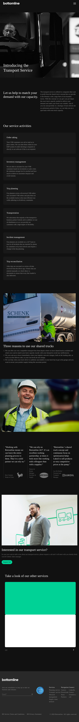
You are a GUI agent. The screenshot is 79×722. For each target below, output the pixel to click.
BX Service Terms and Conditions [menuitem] (13, 714)
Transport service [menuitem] (55, 692)
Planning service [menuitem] (54, 690)
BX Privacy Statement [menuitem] (34, 714)
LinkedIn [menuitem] (72, 690)
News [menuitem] (63, 694)
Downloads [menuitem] (64, 692)
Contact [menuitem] (71, 692)
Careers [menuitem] (63, 690)
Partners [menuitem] (63, 697)
